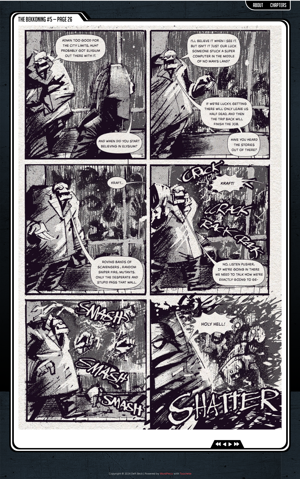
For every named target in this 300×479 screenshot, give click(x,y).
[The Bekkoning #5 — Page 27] (230, 445)
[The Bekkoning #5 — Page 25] (224, 445)
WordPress (166, 473)
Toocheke (185, 473)
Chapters (278, 5)
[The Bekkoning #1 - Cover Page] (218, 445)
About (258, 5)
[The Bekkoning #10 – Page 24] (236, 445)
